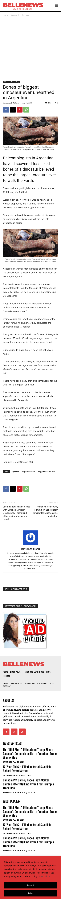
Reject (31, 893)
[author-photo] (30, 544)
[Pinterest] (20, 110)
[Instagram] (14, 732)
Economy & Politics (13, 792)
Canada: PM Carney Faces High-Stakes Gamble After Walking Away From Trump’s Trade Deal (28, 784)
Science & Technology (20, 15)
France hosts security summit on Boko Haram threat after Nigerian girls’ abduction (45, 511)
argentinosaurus (28, 472)
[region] (30, 877)
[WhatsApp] (26, 110)
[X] (13, 110)
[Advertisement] (30, 48)
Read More (44, 876)
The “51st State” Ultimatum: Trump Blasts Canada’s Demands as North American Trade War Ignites (30, 753)
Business (7, 762)
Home (5, 15)
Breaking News (10, 775)
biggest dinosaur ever (46, 472)
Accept (30, 885)
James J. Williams (12, 103)
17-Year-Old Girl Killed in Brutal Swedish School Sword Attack (27, 769)
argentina (15, 472)
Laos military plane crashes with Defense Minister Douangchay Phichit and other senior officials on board (16, 513)
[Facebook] (6, 110)
